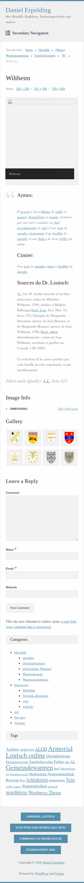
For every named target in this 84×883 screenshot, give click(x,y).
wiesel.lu (53, 786)
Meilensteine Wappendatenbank (51, 773)
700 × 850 (58, 89)
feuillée (58, 233)
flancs (42, 238)
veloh (9, 786)
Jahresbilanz (67, 769)
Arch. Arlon (49, 331)
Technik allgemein (35, 695)
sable (59, 211)
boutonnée (37, 233)
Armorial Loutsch (40, 816)
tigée (50, 266)
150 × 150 (22, 89)
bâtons (45, 211)
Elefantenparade (17, 762)
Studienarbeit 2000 (40, 849)
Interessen (21, 685)
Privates (19, 717)
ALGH (41, 749)
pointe (54, 216)
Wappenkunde (33, 674)
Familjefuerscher (41, 761)
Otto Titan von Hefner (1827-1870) (40, 827)
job (16, 712)
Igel (56, 768)
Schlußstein (37, 779)
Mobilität (29, 690)
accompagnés (26, 227)
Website (11, 587)
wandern (17, 786)
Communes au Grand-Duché (40, 838)
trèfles (63, 238)
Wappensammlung (36, 679)
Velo (70, 779)
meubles (28, 657)
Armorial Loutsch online (39, 751)
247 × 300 (40, 89)
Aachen (12, 749)
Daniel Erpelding (28, 10)
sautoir (22, 216)
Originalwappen (34, 663)
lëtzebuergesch (19, 774)
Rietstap (12, 780)
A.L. (46, 381)
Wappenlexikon (34, 786)
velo (25, 701)
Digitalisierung (58, 756)
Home (29, 50)
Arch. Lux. (39, 310)
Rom (22, 780)
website (28, 706)
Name (11, 549)
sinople (22, 238)
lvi (7, 774)
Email (11, 568)
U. (19, 293)
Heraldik (44, 50)
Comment (12, 492)
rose (60, 227)
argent (25, 211)
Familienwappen (44, 55)
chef (56, 222)
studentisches (57, 780)
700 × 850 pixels (68, 409)
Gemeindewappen (29, 767)
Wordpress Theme (44, 792)
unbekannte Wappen (37, 668)
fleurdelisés (36, 216)
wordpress (16, 792)
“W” (64, 55)
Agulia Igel (27, 749)
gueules (22, 233)
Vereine (19, 722)
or (49, 233)
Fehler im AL (64, 761)
